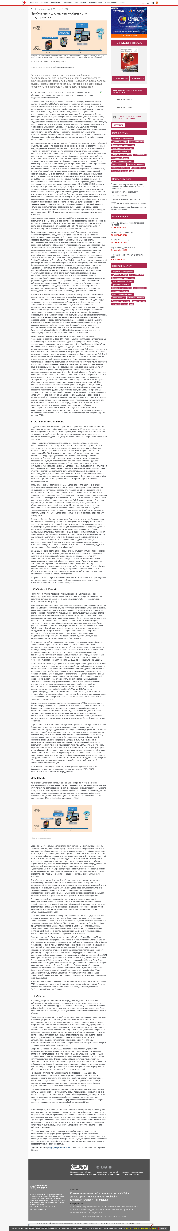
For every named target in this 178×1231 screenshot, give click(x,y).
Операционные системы (122, 155)
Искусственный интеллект (122, 161)
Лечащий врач (96, 1196)
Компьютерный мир (82, 1193)
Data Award (75, 1206)
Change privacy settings (131, 1174)
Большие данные (138, 168)
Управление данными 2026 (123, 247)
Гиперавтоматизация (120, 168)
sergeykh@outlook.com (59, 1147)
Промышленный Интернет (122, 148)
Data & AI (74, 1209)
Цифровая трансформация (123, 138)
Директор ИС (78, 1196)
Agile (132, 171)
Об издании (89, 1172)
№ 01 (66, 9)
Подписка (68, 3)
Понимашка (101, 1199)
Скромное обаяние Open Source (125, 199)
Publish (111, 1196)
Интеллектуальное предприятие (115, 1209)
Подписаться (138, 78)
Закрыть (163, 1228)
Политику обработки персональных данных (142, 1228)
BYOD (53, 67)
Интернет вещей (118, 165)
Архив (121, 3)
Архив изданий (81, 1174)
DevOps (125, 171)
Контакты (125, 1172)
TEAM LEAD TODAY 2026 (122, 232)
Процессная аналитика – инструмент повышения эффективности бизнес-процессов (127, 186)
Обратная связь (101, 1172)
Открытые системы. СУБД (45, 9)
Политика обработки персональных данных (105, 1174)
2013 (60, 9)
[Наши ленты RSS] (156, 2)
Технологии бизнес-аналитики (121, 1206)
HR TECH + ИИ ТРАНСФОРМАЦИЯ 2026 (127, 255)
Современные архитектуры (123, 145)
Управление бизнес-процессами (86, 1212)
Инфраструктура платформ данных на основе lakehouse (128, 208)
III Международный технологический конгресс (127, 223)
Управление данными (93, 1206)
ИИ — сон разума (119, 195)
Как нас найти (114, 1172)
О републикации (137, 1172)
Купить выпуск (120, 78)
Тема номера (80, 3)
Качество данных (89, 1209)
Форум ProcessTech (120, 239)
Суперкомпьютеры (120, 142)
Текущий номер (95, 3)
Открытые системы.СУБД (111, 1193)
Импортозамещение (135, 165)
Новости (34, 3)
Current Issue (110, 3)
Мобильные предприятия (65, 67)
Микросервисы (140, 155)
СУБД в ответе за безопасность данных (129, 203)
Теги (71, 1174)
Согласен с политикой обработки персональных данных (130, 117)
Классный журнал (81, 1199)
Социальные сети (136, 142)
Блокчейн (116, 171)
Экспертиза (56, 3)
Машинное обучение (120, 158)
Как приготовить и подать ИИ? (124, 191)
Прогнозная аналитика (121, 151)
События (44, 3)
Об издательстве (76, 1172)
